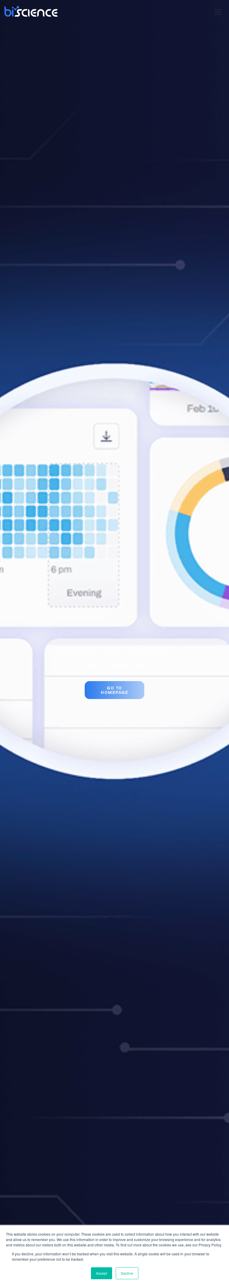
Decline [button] (127, 1273)
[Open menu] (218, 12)
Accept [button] (101, 1273)
